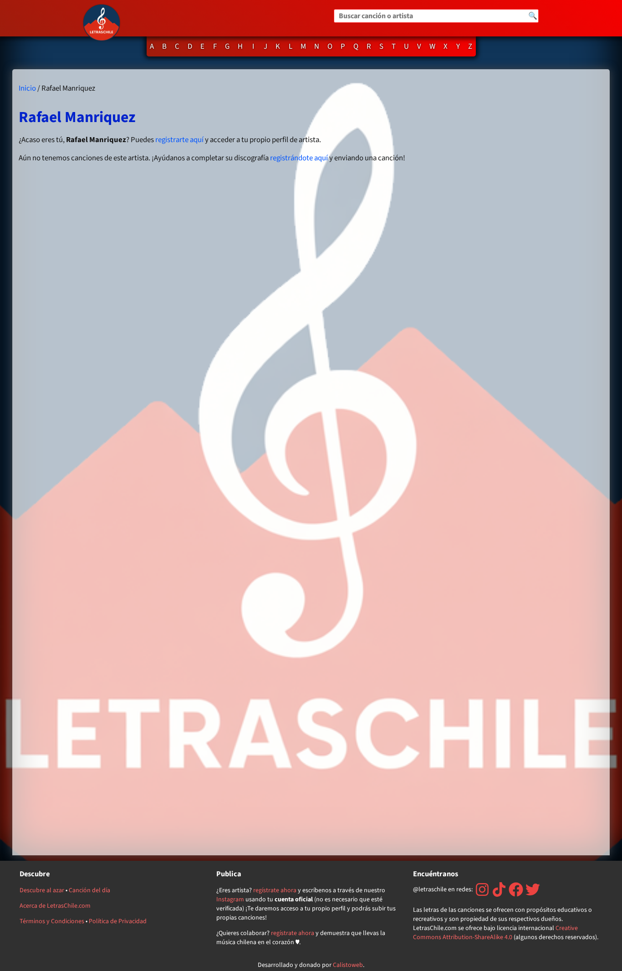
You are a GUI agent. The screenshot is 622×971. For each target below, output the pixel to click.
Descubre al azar (42, 890)
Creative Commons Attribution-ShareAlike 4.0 (495, 933)
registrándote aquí (299, 158)
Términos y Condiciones (52, 921)
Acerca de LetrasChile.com (55, 905)
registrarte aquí (179, 139)
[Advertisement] (519, 462)
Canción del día (89, 890)
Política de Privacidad (118, 921)
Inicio (27, 88)
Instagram (230, 899)
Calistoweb (348, 965)
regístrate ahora (274, 890)
